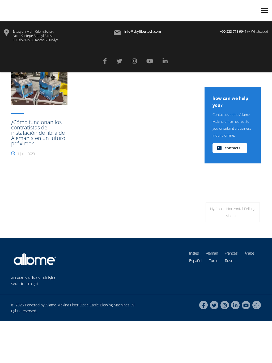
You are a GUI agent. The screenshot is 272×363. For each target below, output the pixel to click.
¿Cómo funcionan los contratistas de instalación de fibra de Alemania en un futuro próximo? (38, 133)
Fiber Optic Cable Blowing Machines (100, 304)
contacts (232, 147)
